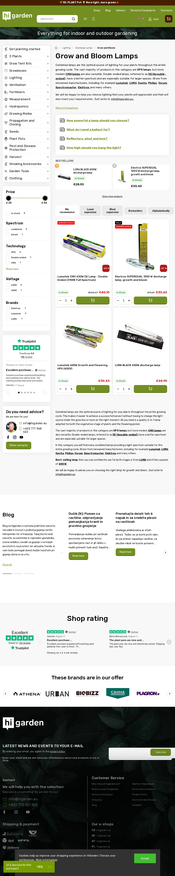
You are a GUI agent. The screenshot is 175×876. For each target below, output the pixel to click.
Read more (78, 555)
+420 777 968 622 (32, 430)
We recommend (67, 211)
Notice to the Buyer (102, 794)
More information (47, 859)
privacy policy (57, 751)
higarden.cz (104, 830)
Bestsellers (135, 210)
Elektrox (18, 308)
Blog (108, 10)
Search (73, 18)
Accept (145, 858)
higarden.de (104, 835)
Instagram (16, 812)
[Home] (56, 47)
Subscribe (160, 752)
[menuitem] (26, 49)
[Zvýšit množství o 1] (71, 300)
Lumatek (18, 313)
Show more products (112, 196)
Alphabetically (161, 210)
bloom (17, 234)
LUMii (16, 318)
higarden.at (103, 841)
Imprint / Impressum (143, 784)
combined (19, 229)
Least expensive (90, 211)
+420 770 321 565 (23, 805)
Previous (62, 552)
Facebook (5, 812)
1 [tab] (7, 573)
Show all (7, 564)
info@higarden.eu (35, 423)
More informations (67, 108)
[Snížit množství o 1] (60, 300)
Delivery (120, 10)
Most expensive (112, 211)
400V (16, 290)
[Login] (153, 19)
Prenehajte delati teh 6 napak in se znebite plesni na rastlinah (136, 518)
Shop (97, 10)
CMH (16, 262)
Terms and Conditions (144, 789)
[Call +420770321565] (94, 18)
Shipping (97, 799)
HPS (16, 252)
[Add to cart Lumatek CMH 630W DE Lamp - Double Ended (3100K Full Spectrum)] (93, 300)
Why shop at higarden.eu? (106, 784)
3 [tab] (29, 573)
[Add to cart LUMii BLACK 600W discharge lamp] (150, 389)
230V (16, 285)
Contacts (166, 10)
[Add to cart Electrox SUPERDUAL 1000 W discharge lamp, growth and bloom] (150, 300)
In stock (18, 213)
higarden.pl (103, 846)
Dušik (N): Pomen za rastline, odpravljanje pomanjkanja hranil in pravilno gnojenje (86, 520)
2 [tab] (18, 573)
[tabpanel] (90, 535)
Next (165, 552)
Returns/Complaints (143, 10)
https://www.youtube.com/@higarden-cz (29, 812)
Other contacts (18, 445)
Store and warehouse (144, 799)
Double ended (21, 257)
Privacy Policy (139, 794)
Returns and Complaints (105, 789)
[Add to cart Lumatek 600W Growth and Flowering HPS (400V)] (93, 389)
